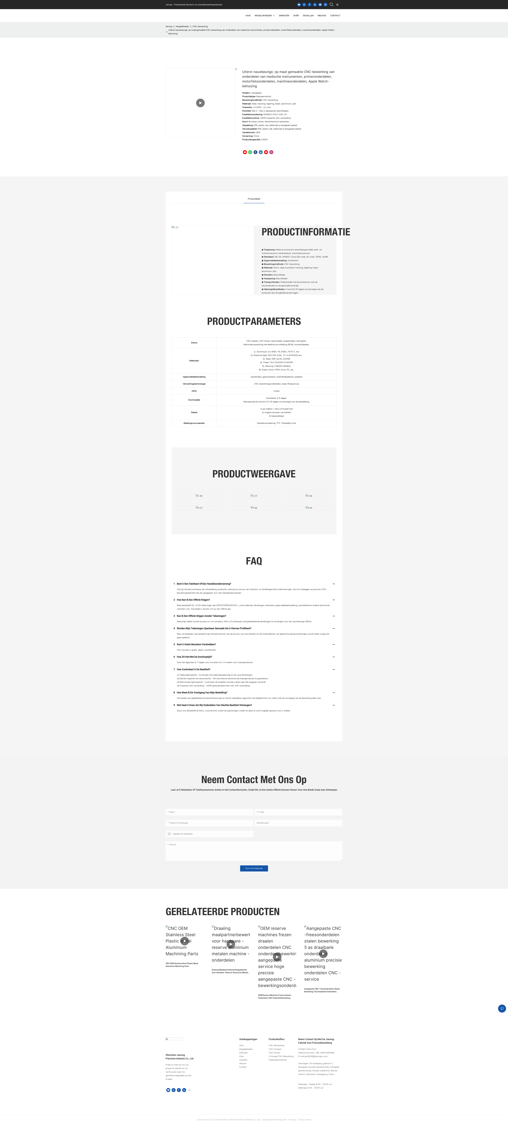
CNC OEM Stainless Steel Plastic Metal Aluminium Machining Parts (182, 965)
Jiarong (169, 26)
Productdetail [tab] (254, 198)
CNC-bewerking (200, 26)
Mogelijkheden (182, 26)
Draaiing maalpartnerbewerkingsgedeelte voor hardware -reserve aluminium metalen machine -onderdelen (230, 971)
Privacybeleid (305, 1119)
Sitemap (292, 1119)
